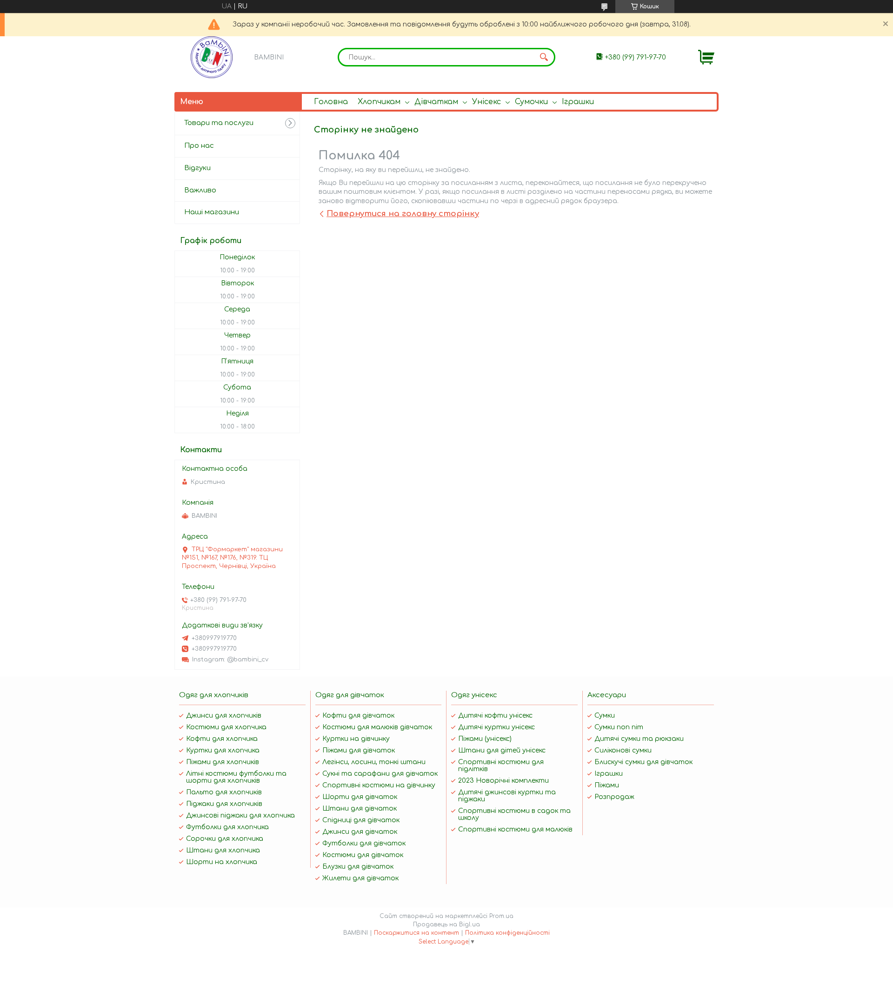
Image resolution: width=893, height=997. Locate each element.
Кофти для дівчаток (358, 715)
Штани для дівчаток (359, 808)
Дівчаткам (436, 102)
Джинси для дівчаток (359, 831)
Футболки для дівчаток (364, 843)
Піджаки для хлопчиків (224, 803)
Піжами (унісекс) (485, 738)
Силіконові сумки (623, 750)
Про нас (199, 146)
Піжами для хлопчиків (222, 762)
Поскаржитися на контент (416, 933)
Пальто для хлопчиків (224, 792)
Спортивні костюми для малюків (515, 829)
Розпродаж (614, 796)
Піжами (606, 785)
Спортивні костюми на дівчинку (378, 785)
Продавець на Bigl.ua (446, 924)
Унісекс (486, 102)
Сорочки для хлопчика (224, 838)
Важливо (200, 190)
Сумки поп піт (618, 727)
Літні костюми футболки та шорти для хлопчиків (236, 777)
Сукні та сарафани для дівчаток (380, 773)
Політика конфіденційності (507, 933)
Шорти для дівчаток (359, 796)
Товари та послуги (218, 123)
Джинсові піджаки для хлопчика (240, 815)
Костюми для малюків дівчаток (377, 727)
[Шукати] (543, 57)
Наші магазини (211, 212)
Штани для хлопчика (223, 850)
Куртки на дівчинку (356, 738)
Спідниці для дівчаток (361, 820)
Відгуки (197, 168)
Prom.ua (501, 916)
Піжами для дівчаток (358, 750)
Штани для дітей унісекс (502, 750)
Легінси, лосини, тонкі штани (374, 762)
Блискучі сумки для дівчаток (643, 762)
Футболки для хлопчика (227, 827)
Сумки (604, 715)
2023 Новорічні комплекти (503, 780)
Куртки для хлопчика (223, 750)
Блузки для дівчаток (357, 866)
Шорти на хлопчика (221, 861)
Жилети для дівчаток (360, 878)
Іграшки (578, 102)
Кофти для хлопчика (222, 738)
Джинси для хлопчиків (223, 715)
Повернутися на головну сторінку (403, 213)
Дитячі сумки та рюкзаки (639, 738)
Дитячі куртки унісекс (496, 727)
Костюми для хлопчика (226, 727)
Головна (331, 102)
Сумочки (531, 102)
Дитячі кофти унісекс (495, 715)
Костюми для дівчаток (362, 855)
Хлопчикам (379, 102)
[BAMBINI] (212, 57)
